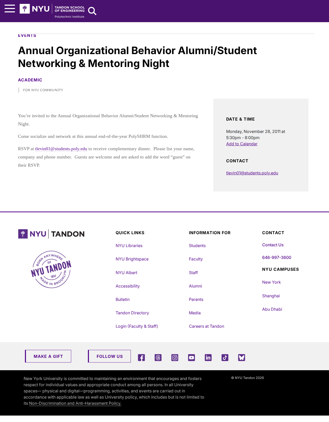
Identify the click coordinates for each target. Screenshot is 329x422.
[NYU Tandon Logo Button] (65, 234)
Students (197, 245)
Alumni (195, 286)
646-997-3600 (276, 257)
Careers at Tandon (206, 326)
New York (271, 282)
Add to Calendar (242, 143)
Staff (193, 272)
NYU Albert (126, 272)
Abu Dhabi (272, 309)
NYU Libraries (129, 245)
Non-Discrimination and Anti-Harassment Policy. (75, 403)
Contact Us (273, 244)
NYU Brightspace (132, 258)
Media (195, 312)
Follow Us (110, 356)
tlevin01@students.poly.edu (61, 148)
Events (27, 35)
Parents (196, 299)
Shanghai (271, 295)
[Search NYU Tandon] (92, 11)
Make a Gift (48, 356)
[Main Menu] (10, 8)
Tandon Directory (132, 312)
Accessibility (128, 286)
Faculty (196, 258)
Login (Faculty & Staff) (137, 326)
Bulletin (123, 299)
